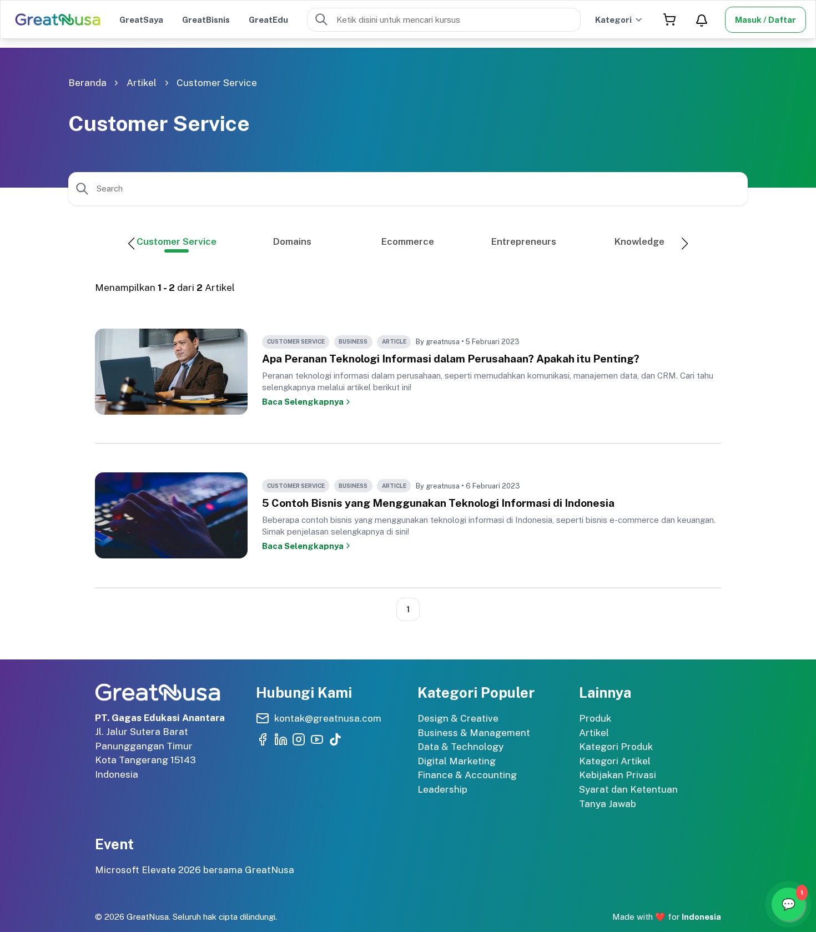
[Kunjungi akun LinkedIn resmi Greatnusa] (281, 739)
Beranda (87, 82)
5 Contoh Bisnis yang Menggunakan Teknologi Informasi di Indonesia (438, 503)
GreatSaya (141, 19)
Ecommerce (407, 241)
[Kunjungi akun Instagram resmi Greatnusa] (298, 739)
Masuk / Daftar (765, 19)
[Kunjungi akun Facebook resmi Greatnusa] (262, 739)
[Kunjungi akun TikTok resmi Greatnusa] (335, 739)
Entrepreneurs (523, 241)
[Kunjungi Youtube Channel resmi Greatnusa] (317, 739)
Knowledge (639, 241)
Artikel (142, 82)
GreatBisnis (206, 19)
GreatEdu (268, 19)
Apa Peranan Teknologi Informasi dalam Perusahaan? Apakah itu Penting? (450, 358)
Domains (292, 241)
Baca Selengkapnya (303, 401)
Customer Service (217, 82)
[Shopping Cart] (669, 20)
